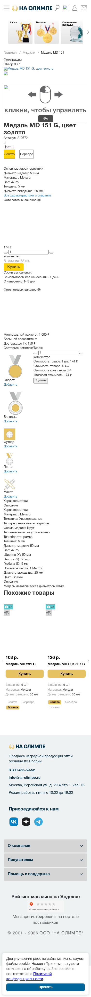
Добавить (10, 384)
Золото (9, 154)
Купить (13, 267)
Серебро (26, 154)
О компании (19, 846)
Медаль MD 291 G (21, 664)
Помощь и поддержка (29, 874)
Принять (46, 987)
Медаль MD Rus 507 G (66, 664)
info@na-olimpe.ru (25, 778)
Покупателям (20, 860)
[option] (20, 32)
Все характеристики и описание (27, 195)
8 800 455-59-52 (22, 770)
